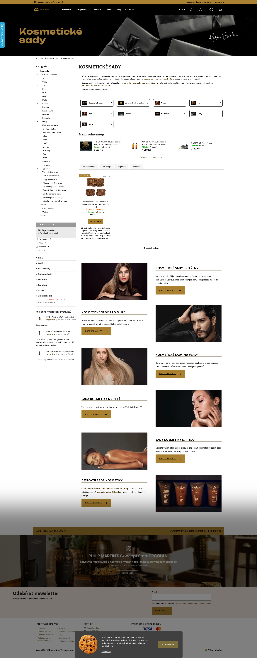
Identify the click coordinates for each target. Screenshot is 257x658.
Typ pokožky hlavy (50, 172)
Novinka (44, 247)
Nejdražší (122, 167)
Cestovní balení (49, 129)
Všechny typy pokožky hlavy (55, 201)
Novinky (45, 114)
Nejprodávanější (89, 167)
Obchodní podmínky (45, 635)
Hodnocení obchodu (66, 641)
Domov (46, 147)
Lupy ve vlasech (50, 179)
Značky (43, 215)
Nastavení (106, 652)
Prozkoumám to (167, 290)
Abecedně (136, 167)
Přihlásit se (161, 611)
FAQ (60, 635)
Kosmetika (44, 71)
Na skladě (45, 239)
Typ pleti (46, 168)
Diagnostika (45, 161)
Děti (44, 96)
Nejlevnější (107, 167)
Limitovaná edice (49, 75)
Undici (45, 212)
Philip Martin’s (48, 208)
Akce (42, 243)
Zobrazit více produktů (150, 157)
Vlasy (44, 82)
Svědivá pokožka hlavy (52, 197)
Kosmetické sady (50, 125)
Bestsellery (47, 118)
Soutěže (62, 629)
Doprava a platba (44, 632)
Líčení (45, 103)
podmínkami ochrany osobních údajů (195, 603)
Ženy (45, 154)
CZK (181, 9)
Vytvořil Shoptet (215, 650)
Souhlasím (169, 644)
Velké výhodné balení (52, 132)
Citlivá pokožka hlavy (52, 176)
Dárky (44, 121)
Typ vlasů (46, 165)
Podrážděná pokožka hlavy (54, 190)
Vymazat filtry (54, 300)
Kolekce (43, 205)
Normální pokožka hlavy (53, 186)
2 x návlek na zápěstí (49, 233)
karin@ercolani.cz (94, 628)
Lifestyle (45, 107)
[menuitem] (67, 9)
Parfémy (46, 100)
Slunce (45, 78)
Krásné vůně (47, 111)
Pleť (44, 89)
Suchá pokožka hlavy (52, 194)
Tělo (44, 85)
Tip (42, 250)
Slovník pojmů (64, 638)
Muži (44, 93)
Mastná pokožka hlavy (52, 183)
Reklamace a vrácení (67, 632)
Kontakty (41, 629)
